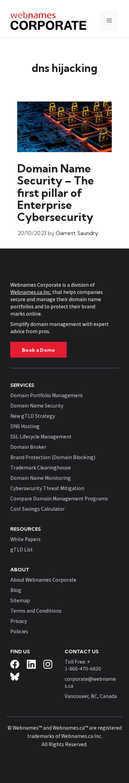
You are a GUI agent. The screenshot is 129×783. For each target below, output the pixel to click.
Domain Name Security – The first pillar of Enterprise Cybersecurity (55, 192)
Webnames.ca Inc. (30, 291)
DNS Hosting (25, 426)
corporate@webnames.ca (90, 682)
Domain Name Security (36, 405)
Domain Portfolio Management (46, 395)
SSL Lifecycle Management (41, 436)
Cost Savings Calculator (37, 508)
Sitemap (20, 600)
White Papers (25, 539)
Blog (15, 589)
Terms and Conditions (36, 610)
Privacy (18, 620)
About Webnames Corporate (43, 579)
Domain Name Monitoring (40, 477)
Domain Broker (28, 446)
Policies (19, 631)
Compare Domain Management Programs (59, 498)
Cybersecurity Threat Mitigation (47, 488)
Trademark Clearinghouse (40, 467)
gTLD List (21, 549)
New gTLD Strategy (32, 415)
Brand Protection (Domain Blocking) (52, 457)
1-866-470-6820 (83, 668)
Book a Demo (38, 350)
